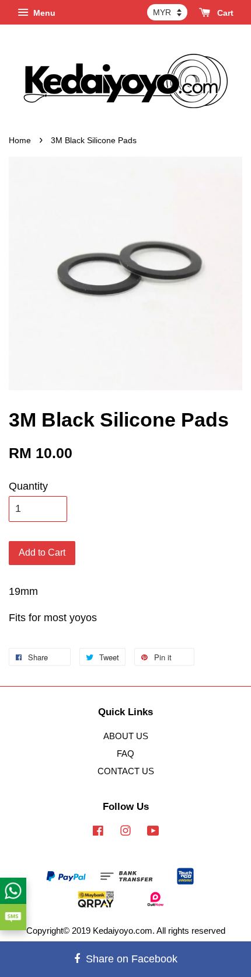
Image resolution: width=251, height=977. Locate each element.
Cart (224, 13)
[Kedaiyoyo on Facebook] (98, 832)
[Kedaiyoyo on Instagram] (125, 832)
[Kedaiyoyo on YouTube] (153, 832)
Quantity (28, 486)
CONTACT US (125, 771)
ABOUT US (125, 736)
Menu (43, 13)
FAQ (125, 753)
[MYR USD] (167, 12)
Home (20, 140)
